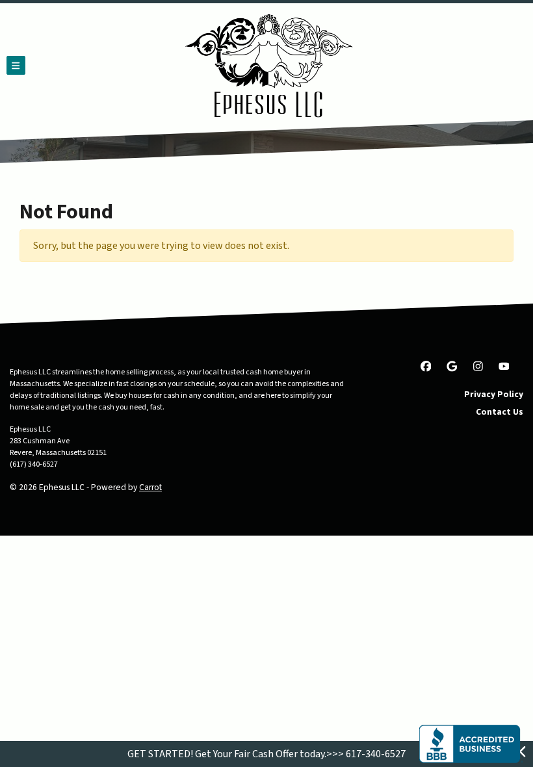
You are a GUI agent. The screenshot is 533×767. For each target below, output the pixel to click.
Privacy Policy (493, 394)
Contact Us (499, 412)
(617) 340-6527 (34, 464)
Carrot (150, 487)
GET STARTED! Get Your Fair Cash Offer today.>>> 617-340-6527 (266, 754)
